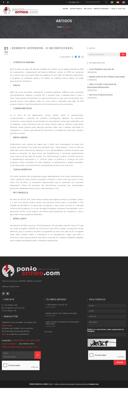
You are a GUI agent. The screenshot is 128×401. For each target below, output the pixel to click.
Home (65, 9)
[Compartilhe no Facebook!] (76, 57)
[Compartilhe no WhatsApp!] (73, 57)
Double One (94, 384)
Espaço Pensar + (102, 9)
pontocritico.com (38, 384)
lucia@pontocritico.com (14, 308)
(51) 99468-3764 (11, 305)
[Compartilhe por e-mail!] (83, 57)
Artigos (88, 9)
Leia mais (48, 332)
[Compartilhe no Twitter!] (79, 57)
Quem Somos (76, 9)
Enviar (120, 362)
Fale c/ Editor (118, 9)
